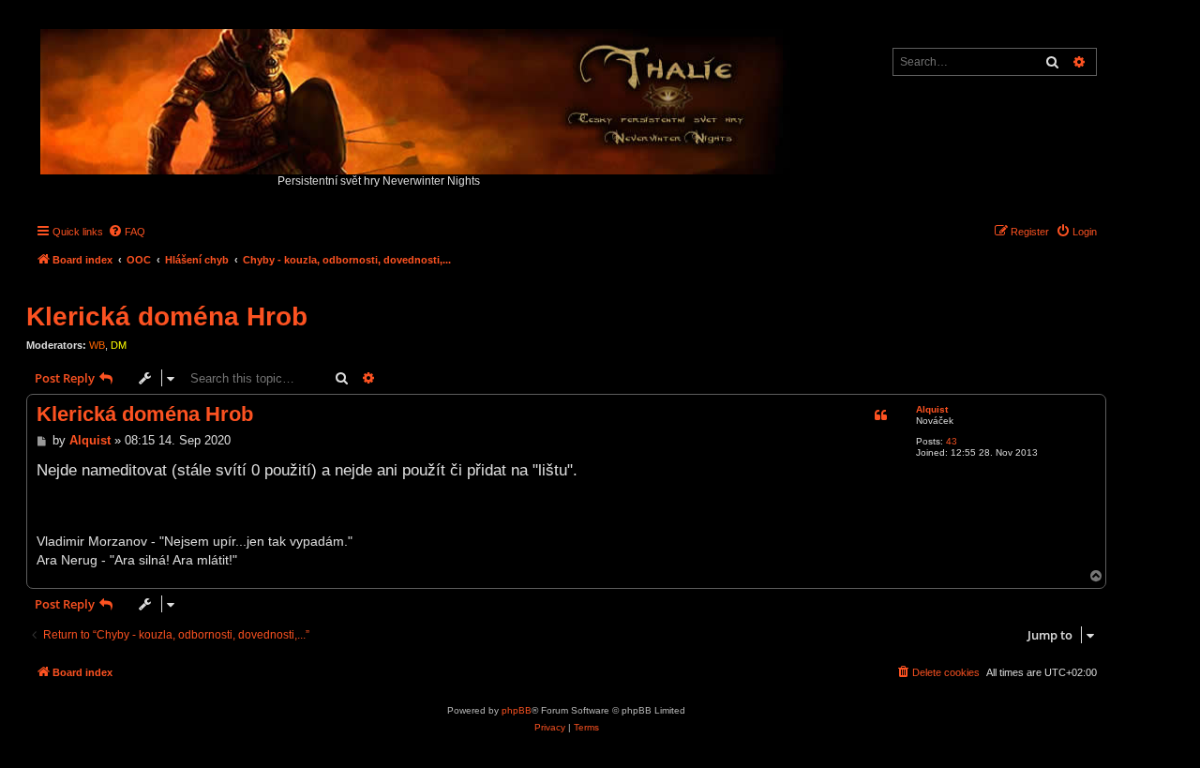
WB (97, 345)
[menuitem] (126, 231)
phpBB (517, 710)
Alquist (932, 409)
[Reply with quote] (880, 415)
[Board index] (416, 97)
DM (119, 345)
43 (951, 441)
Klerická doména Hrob (167, 316)
